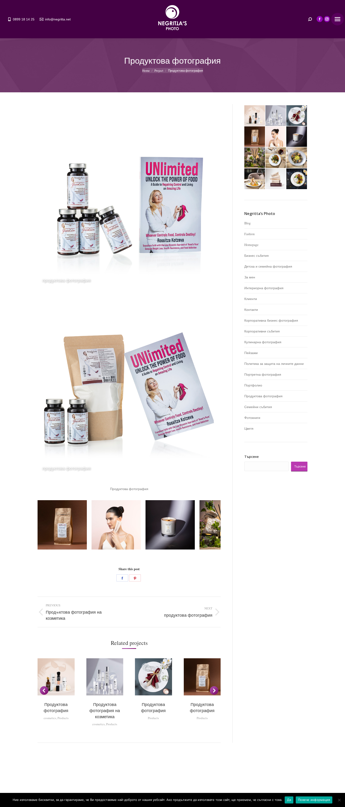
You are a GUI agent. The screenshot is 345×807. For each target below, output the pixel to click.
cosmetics (50, 718)
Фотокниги (252, 417)
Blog (247, 223)
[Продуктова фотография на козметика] (276, 115)
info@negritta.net (58, 19)
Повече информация (314, 800)
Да (289, 800)
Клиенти (250, 298)
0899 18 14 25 (23, 19)
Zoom (56, 677)
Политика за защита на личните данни (274, 363)
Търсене (251, 456)
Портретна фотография (262, 374)
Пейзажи (251, 353)
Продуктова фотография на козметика (104, 710)
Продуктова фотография (263, 396)
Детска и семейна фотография (268, 266)
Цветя (248, 428)
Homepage (251, 244)
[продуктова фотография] (276, 137)
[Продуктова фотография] (254, 115)
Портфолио (253, 385)
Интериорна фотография (264, 288)
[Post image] (62, 525)
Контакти (251, 309)
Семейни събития (258, 407)
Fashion (249, 234)
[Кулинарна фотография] (276, 157)
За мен (249, 277)
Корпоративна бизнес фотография (271, 320)
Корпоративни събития (262, 331)
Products (63, 718)
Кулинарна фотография (262, 342)
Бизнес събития (256, 255)
